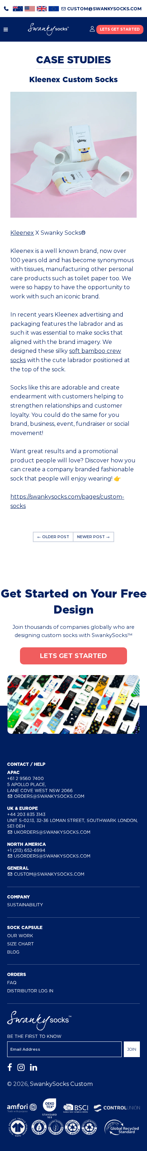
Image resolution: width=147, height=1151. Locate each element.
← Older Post (53, 537)
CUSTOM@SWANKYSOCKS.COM (104, 8)
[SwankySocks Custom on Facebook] (9, 1067)
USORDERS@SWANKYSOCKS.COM (51, 856)
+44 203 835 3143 (26, 814)
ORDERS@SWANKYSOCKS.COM (48, 796)
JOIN (131, 1049)
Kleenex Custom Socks (73, 79)
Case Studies (73, 60)
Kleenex (22, 232)
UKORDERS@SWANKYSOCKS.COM (51, 832)
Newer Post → (93, 537)
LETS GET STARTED (120, 29)
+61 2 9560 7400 (25, 778)
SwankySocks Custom (61, 1084)
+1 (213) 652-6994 (26, 850)
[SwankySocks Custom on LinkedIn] (33, 1067)
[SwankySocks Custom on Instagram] (21, 1067)
